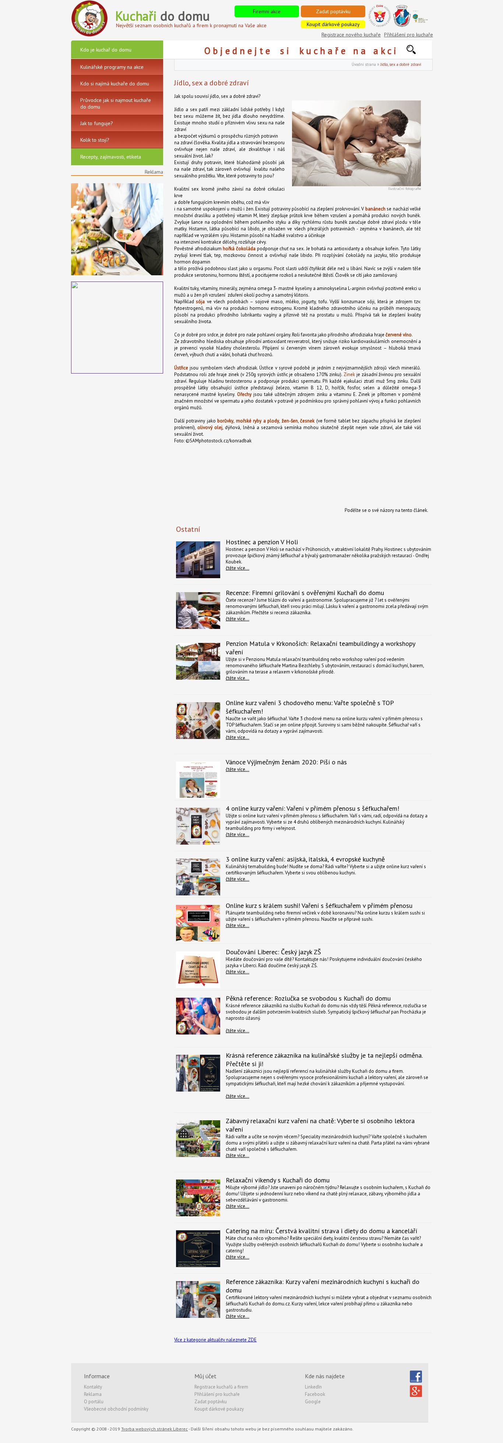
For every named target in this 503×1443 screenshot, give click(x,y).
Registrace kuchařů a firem (221, 1387)
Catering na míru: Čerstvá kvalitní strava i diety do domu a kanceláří (321, 1231)
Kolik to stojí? (94, 140)
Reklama (93, 1394)
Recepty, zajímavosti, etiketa (110, 156)
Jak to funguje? (96, 123)
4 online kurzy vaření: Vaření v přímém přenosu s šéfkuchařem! (312, 808)
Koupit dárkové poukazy (333, 24)
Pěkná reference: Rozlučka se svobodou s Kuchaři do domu (308, 998)
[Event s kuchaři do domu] (117, 273)
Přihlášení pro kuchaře (408, 34)
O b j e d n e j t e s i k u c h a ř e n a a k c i (305, 51)
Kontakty (93, 1387)
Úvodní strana (364, 64)
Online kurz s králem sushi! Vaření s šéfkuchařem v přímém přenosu (319, 905)
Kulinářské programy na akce (112, 67)
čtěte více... (237, 568)
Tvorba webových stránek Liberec (154, 1429)
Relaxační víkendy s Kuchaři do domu (278, 1180)
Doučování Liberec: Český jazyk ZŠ (273, 952)
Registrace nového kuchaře (351, 34)
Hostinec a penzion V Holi (262, 542)
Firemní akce (267, 11)
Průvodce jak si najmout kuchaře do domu (115, 103)
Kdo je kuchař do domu (105, 49)
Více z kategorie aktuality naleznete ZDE (215, 1340)
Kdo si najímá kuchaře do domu (114, 83)
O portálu (93, 1401)
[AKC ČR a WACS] (410, 25)
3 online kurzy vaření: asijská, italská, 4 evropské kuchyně (305, 859)
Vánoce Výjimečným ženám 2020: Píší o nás (286, 762)
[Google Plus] (416, 1396)
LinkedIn (313, 1387)
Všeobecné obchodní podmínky (116, 1409)
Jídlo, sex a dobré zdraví (400, 64)
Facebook (315, 1394)
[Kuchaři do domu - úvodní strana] (89, 35)
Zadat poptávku (333, 11)
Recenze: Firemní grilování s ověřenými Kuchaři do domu (305, 592)
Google (313, 1401)
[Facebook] (416, 1381)
